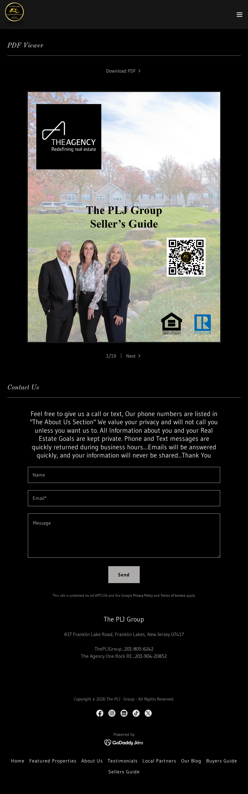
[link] (14, 14)
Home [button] (17, 761)
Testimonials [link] (123, 761)
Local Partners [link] (159, 761)
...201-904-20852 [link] (149, 656)
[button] (239, 14)
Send (124, 575)
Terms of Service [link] (173, 595)
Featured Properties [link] (53, 761)
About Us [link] (92, 761)
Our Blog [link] (191, 761)
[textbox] (124, 475)
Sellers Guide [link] (123, 772)
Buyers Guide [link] (221, 761)
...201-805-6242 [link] (137, 649)
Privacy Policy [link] (143, 595)
